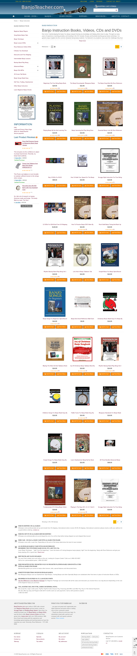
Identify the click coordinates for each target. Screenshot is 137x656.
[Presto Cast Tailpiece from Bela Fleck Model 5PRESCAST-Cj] (18, 165)
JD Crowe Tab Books (20, 74)
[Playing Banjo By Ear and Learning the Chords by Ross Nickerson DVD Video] (55, 113)
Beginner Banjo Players (21, 31)
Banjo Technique (19, 39)
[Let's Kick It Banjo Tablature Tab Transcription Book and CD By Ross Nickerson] (82, 255)
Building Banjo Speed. (31, 610)
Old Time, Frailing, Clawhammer (23, 82)
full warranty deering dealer (90, 642)
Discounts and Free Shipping (22, 54)
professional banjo (87, 647)
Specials (38, 637)
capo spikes (85, 639)
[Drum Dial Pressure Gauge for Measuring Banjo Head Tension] (18, 143)
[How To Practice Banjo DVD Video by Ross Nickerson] (82, 208)
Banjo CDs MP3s (19, 70)
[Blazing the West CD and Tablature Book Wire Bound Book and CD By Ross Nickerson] (55, 349)
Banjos (48, 16)
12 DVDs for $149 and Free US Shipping (55, 224)
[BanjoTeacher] (53, 8)
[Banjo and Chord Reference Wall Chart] (82, 302)
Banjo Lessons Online (32, 614)
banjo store (25, 616)
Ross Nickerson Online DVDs (22, 47)
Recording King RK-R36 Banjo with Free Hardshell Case (30, 187)
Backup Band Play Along (21, 62)
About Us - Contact (120, 16)
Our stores (17, 637)
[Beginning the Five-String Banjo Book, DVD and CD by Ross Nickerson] (55, 66)
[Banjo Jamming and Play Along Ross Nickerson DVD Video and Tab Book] (82, 113)
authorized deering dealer (89, 644)
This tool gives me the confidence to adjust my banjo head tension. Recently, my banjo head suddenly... (26, 153)
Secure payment (19, 133)
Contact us (17, 639)
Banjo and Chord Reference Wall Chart (82, 318)
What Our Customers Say (61, 603)
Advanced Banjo (19, 66)
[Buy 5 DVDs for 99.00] (55, 160)
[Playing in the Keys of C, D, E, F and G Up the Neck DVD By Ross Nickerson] (82, 490)
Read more (41, 552)
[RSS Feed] (36, 137)
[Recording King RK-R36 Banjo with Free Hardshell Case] (18, 188)
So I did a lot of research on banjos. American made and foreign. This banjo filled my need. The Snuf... (25, 198)
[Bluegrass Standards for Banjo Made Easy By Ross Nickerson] (110, 396)
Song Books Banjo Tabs (21, 35)
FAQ (15, 127)
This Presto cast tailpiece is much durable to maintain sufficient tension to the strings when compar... (26, 176)
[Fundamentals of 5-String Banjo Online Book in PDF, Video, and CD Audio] (55, 490)
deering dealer (86, 636)
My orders (62, 639)
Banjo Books (32, 612)
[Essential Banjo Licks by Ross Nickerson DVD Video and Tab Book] (110, 113)
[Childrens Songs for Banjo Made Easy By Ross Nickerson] (55, 396)
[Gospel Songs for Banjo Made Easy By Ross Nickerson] (55, 443)
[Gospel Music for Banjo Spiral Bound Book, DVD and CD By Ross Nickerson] (110, 255)
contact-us (36, 530)
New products (40, 639)
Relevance (45, 46)
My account (62, 637)
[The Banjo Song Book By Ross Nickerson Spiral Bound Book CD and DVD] (110, 66)
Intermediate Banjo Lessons (22, 58)
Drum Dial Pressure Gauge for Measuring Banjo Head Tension (30, 143)
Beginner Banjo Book (23, 608)
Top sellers (39, 641)
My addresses (63, 641)
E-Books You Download (21, 50)
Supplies (83, 16)
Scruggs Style (18, 610)
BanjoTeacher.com (19, 606)
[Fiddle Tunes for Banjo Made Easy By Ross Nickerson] (82, 396)
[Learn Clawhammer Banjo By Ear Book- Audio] (82, 443)
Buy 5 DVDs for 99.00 (55, 177)
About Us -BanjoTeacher (21, 131)
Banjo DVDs (42, 612)
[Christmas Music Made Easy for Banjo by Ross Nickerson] (110, 302)
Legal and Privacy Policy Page (23, 129)
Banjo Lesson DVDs (20, 43)
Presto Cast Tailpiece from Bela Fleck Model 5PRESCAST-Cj (30, 165)
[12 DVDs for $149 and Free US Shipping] (55, 208)
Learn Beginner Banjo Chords (23, 90)
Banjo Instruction (21, 26)
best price (95, 636)
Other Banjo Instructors (21, 86)
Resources (100, 16)
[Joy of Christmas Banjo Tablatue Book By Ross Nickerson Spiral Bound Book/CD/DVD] (82, 349)
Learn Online (65, 16)
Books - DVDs (30, 16)
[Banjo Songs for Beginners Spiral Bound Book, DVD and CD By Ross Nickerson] (55, 302)
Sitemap (16, 641)
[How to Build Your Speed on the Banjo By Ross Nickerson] (82, 160)
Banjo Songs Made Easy (21, 78)
